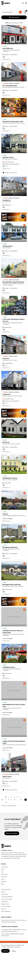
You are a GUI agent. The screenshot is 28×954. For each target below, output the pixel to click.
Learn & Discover (5, 889)
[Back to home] (5, 3)
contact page (6, 858)
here (15, 922)
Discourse (3, 908)
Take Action (4, 876)
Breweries (3, 881)
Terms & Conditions (6, 906)
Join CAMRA (4, 867)
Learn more (18, 946)
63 (6, 802)
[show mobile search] (23, 3)
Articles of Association (6, 899)
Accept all (5, 950)
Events (3, 879)
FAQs (24, 856)
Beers (2, 884)
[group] (14, 34)
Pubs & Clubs (4, 874)
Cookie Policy (4, 901)
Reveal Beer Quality (9, 161)
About (2, 869)
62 (21, 799)
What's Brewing (5, 911)
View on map (15, 17)
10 (14, 799)
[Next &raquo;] (25, 799)
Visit (2, 871)
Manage (14, 950)
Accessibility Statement (7, 896)
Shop (2, 891)
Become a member (11, 833)
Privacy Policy (4, 894)
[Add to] (24, 27)
